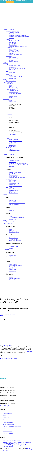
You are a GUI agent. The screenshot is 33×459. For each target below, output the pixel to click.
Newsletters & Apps (7, 413)
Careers (4, 420)
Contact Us (3, 378)
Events (4, 415)
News (13, 0)
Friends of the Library (5, 0)
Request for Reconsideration (9, 424)
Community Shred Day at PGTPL (11, 443)
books (1, 358)
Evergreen (29, 351)
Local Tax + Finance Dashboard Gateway (12, 426)
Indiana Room (7, 358)
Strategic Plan (6, 417)
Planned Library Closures (6, 406)
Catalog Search (10, 2)
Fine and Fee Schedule (8, 433)
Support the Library (20, 0)
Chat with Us (12, 134)
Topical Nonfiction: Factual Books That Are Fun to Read (17, 442)
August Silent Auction (8, 446)
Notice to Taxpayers (7, 431)
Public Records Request (8, 422)
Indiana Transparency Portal (9, 428)
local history (14, 358)
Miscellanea (12, 314)
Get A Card (28, 0)
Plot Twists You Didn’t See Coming (11, 440)
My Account (3, 2)
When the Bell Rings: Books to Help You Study (14, 445)
